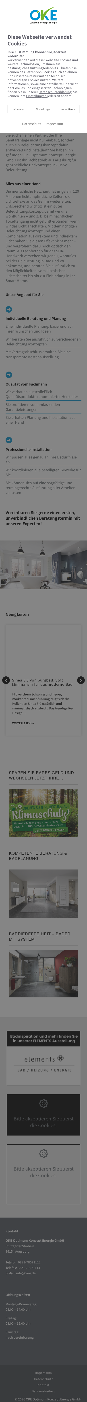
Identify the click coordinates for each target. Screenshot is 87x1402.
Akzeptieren (68, 109)
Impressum (54, 123)
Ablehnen (19, 109)
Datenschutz (31, 123)
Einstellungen (43, 109)
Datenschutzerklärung (55, 92)
